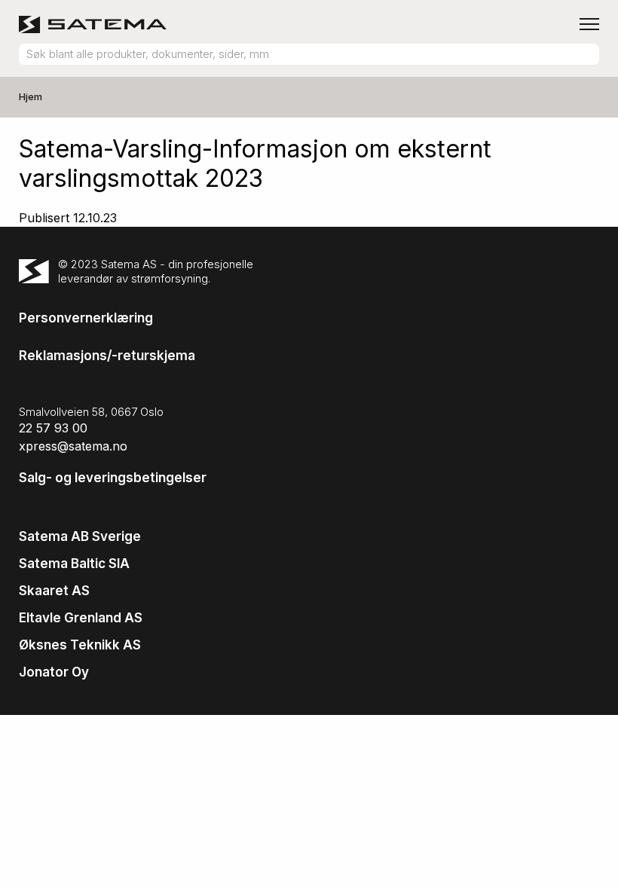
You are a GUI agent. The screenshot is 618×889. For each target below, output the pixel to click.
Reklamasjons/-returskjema (107, 355)
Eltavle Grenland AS (80, 617)
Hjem (30, 96)
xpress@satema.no (73, 446)
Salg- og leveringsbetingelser (113, 477)
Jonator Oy (54, 672)
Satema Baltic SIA (74, 563)
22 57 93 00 (53, 427)
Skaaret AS (54, 590)
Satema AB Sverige (80, 536)
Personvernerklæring (86, 317)
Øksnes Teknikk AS (80, 644)
